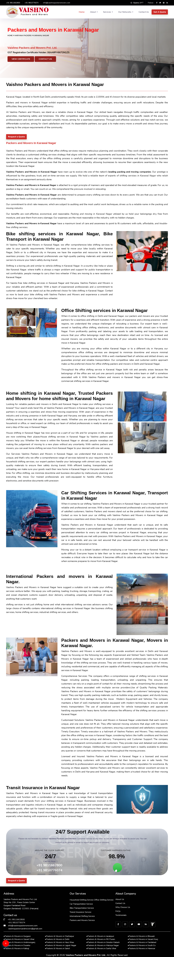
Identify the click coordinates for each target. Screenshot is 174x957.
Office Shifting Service (103, 899)
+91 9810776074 (31, 3)
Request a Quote (16, 136)
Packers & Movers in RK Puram (100, 939)
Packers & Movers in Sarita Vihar (101, 948)
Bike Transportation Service (82, 908)
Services (107, 12)
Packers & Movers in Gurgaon (17, 936)
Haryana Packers (23, 35)
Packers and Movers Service (82, 920)
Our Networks (124, 12)
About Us (119, 899)
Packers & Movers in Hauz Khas (59, 942)
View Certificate (21, 59)
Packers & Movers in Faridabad (142, 942)
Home (81, 12)
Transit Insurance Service (80, 912)
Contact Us (144, 12)
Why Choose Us (122, 907)
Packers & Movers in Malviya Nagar (102, 945)
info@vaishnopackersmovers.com (56, 3)
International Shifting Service (82, 916)
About (93, 12)
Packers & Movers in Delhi (57, 939)
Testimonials (120, 915)
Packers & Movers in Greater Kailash (103, 942)
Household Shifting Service (81, 899)
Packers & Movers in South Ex (142, 945)
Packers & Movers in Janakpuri (100, 936)
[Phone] (9, 953)
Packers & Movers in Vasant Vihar (19, 939)
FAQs (118, 911)
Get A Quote (159, 12)
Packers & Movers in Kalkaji (16, 948)
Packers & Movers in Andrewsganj (19, 942)
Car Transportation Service (81, 904)
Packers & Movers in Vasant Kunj (143, 939)
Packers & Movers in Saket (57, 948)
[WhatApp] (9, 945)
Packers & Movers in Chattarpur (59, 936)
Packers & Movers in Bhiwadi (141, 936)
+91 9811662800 (13, 3)
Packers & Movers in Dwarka (17, 945)
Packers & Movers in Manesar (141, 948)
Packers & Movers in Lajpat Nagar (60, 945)
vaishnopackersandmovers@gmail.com (25, 928)
